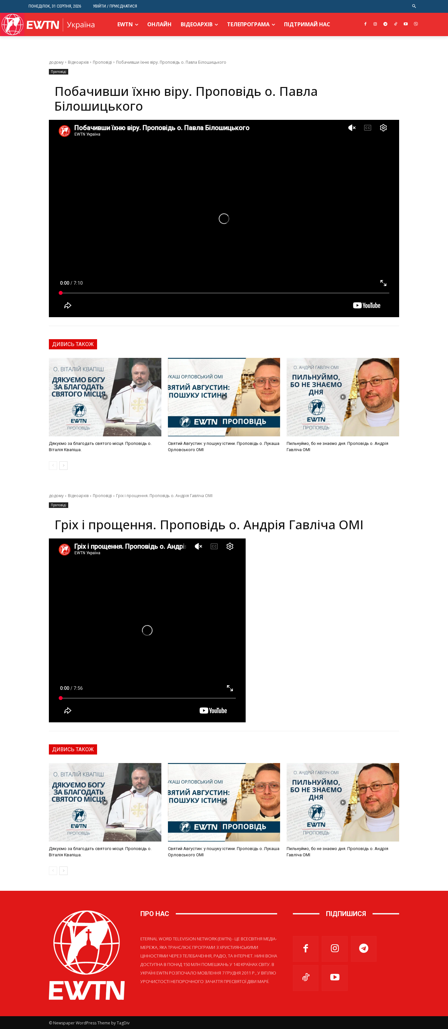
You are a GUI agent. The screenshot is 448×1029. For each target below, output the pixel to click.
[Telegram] (385, 24)
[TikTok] (395, 24)
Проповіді (102, 62)
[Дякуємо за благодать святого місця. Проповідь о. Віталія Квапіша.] (105, 397)
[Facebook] (365, 24)
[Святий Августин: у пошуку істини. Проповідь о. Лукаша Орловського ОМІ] (224, 397)
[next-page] (63, 465)
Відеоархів (78, 62)
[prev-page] (53, 465)
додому (56, 62)
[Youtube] (405, 24)
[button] (414, 6)
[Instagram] (375, 24)
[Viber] (415, 24)
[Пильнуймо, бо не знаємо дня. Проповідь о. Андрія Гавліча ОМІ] (343, 397)
